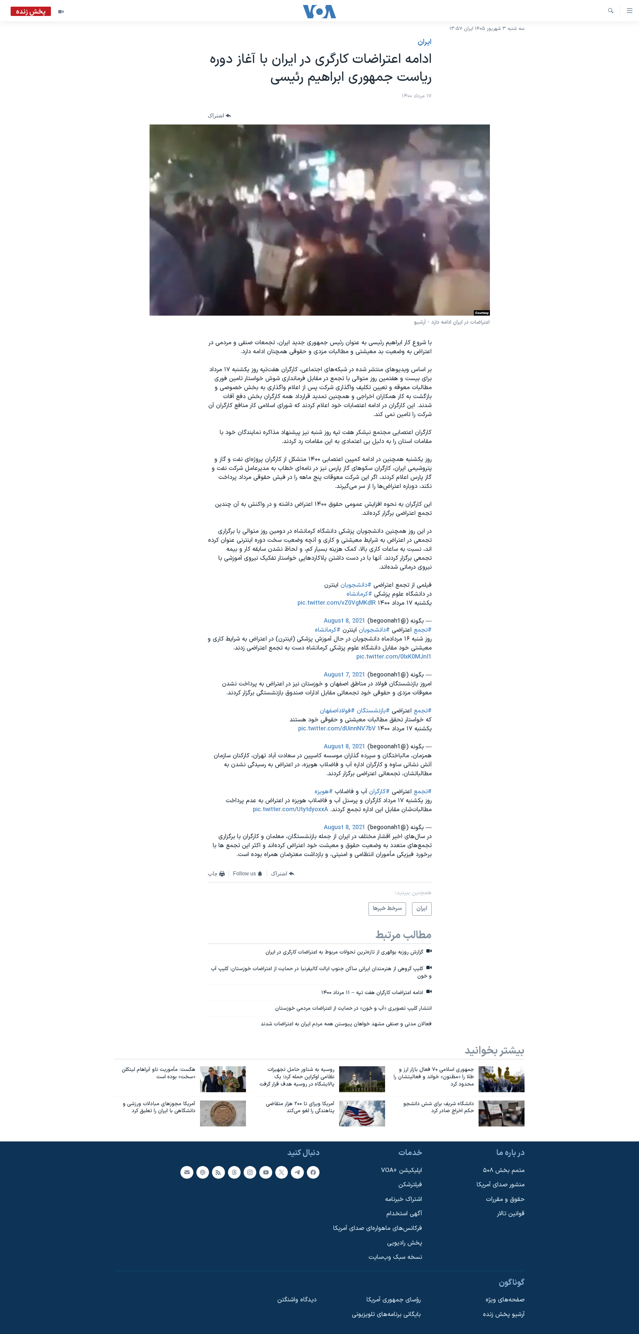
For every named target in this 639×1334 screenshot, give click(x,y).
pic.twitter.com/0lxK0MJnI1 (394, 657)
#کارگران (379, 791)
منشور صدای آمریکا (501, 1184)
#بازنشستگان (373, 710)
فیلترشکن (410, 1184)
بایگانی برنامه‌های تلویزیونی (386, 1314)
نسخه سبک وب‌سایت (395, 1257)
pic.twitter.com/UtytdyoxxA (290, 809)
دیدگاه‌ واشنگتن (297, 1300)
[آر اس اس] (218, 1172)
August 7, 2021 (344, 674)
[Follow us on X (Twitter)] (281, 1172)
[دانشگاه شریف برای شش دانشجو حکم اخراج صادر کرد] (502, 1113)
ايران (425, 42)
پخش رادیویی (404, 1243)
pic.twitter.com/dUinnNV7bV (337, 728)
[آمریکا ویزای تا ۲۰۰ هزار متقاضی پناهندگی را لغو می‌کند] (362, 1113)
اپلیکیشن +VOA (401, 1170)
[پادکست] (202, 1172)
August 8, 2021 (344, 621)
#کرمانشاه (359, 594)
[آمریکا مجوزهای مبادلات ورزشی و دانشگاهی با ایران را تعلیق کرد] (223, 1113)
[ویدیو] (61, 12)
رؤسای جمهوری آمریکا (393, 1300)
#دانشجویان (355, 585)
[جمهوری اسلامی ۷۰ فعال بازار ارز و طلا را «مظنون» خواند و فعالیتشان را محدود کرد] (502, 1079)
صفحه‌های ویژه (505, 1300)
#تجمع (423, 630)
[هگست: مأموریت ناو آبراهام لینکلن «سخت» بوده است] (223, 1079)
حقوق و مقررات (505, 1199)
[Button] (219, 115)
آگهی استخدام (404, 1214)
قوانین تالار (511, 1214)
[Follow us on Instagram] (250, 1172)
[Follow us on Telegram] (297, 1172)
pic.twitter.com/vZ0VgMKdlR (337, 603)
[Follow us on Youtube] (265, 1172)
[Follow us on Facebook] (313, 1172)
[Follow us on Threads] (234, 1172)
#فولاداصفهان (337, 710)
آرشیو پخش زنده (504, 1314)
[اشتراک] (186, 1172)
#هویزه (324, 791)
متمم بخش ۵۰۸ (504, 1170)
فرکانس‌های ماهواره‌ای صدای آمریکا (377, 1228)
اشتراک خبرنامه (403, 1199)
